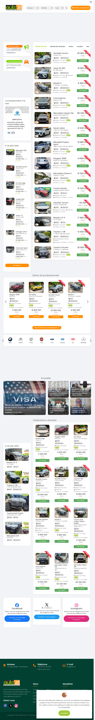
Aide (34, 702)
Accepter (64, 713)
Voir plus (16, 265)
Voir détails (82, 61)
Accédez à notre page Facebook (17, 618)
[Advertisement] (47, 27)
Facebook (36, 699)
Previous (6, 301)
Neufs (48, 690)
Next (87, 301)
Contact (36, 696)
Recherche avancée (57, 46)
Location (80, 46)
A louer (35, 693)
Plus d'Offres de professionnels (46, 328)
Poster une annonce (81, 8)
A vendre (36, 690)
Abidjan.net (8, 412)
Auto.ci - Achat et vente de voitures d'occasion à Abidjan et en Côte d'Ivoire (14, 8)
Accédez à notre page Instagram (76, 618)
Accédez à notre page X (47, 617)
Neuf (88, 46)
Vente (71, 46)
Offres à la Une (40, 46)
